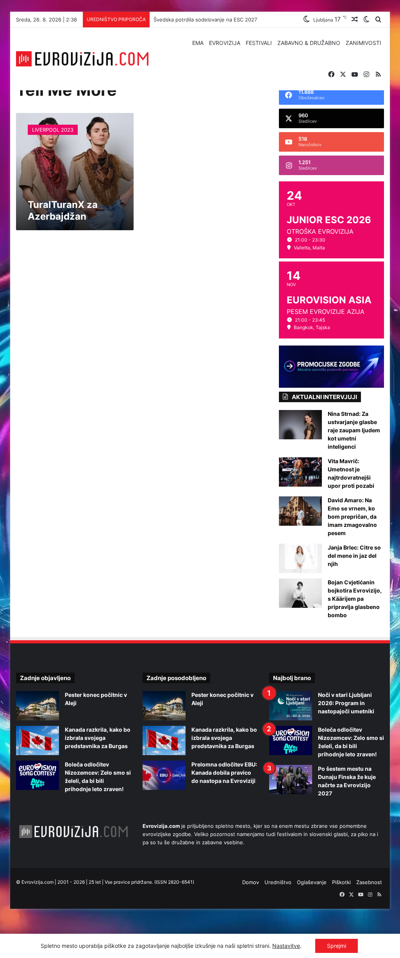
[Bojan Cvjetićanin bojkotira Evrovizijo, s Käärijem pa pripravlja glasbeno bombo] (300, 593)
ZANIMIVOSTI (363, 42)
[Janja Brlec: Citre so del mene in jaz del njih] (300, 558)
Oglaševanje (312, 882)
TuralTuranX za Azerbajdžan (63, 210)
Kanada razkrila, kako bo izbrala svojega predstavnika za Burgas (97, 737)
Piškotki (341, 882)
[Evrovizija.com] (82, 59)
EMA (198, 42)
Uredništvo (277, 882)
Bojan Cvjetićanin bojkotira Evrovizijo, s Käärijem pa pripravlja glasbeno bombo (355, 598)
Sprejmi (336, 945)
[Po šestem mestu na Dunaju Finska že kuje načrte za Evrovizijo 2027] (290, 779)
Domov (250, 882)
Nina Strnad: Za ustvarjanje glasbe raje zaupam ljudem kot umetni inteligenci (354, 430)
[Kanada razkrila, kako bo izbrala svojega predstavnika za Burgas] (37, 740)
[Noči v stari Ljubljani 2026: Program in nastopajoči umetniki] (290, 705)
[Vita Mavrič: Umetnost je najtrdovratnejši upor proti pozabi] (300, 472)
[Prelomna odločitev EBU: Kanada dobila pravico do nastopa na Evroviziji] (164, 775)
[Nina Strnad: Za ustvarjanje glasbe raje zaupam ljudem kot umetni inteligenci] (300, 424)
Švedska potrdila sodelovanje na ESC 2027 (205, 19)
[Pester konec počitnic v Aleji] (37, 705)
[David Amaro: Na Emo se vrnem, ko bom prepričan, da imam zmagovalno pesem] (300, 511)
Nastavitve (286, 945)
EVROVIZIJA (224, 42)
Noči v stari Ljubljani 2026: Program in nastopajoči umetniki (346, 702)
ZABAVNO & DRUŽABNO (308, 42)
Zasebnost (369, 882)
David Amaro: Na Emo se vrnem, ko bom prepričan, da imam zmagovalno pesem (352, 516)
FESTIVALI (259, 42)
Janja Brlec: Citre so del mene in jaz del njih (354, 555)
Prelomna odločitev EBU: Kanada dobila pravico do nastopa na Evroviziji (224, 772)
